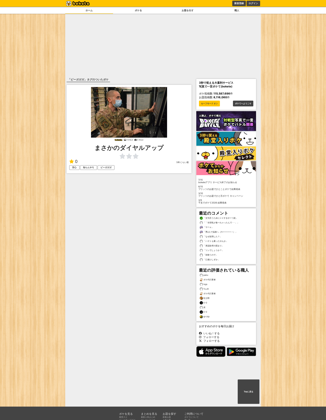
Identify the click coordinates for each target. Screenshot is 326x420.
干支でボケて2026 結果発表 (212, 201)
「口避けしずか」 (211, 259)
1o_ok (206, 288)
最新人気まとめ (148, 417)
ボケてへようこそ (243, 103)
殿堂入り (123, 417)
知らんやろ (88, 167)
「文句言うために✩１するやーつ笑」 (220, 218)
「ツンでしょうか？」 (213, 250)
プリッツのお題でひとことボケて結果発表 (219, 187)
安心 (74, 167)
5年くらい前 (182, 162)
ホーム (89, 10)
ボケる (138, 10)
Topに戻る (248, 391)
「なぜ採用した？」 (212, 236)
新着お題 (167, 417)
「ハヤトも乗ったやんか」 (215, 241)
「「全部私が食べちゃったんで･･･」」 (221, 222)
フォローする (210, 337)
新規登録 (239, 3)
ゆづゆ (206, 316)
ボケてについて (191, 417)
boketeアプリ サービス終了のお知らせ (217, 181)
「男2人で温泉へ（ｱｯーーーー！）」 (220, 232)
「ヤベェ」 (208, 227)
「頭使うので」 (210, 255)
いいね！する (211, 333)
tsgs (205, 284)
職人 (236, 10)
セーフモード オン (209, 103)
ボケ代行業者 (209, 279)
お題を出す (188, 10)
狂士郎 (206, 298)
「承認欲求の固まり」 (213, 245)
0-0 (205, 302)
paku (205, 275)
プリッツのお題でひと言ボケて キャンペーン (220, 194)
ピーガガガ (106, 167)
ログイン (253, 3)
